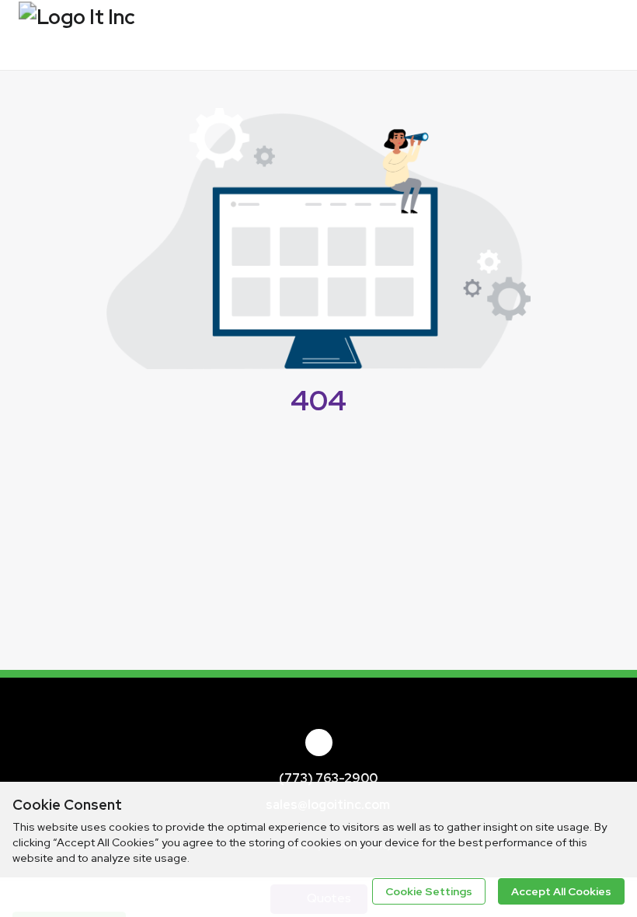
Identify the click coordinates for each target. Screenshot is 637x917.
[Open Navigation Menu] (602, 35)
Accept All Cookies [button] (561, 891)
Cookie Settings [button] (428, 891)
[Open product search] (571, 35)
